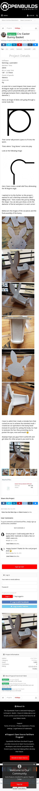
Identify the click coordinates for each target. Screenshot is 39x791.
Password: (5, 587)
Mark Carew (23, 512)
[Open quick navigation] (36, 28)
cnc (7, 49)
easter (12, 49)
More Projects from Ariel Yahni (16, 676)
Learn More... (22, 788)
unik (34, 49)
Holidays (4, 40)
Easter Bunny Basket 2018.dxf (23, 484)
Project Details (19, 56)
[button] (35, 444)
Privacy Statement (23, 726)
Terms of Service (9, 726)
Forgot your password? (9, 593)
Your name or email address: (11, 579)
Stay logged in (19, 596)
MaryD (8, 540)
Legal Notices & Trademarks (23, 728)
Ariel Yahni (22, 40)
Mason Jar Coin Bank (13, 689)
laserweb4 (27, 49)
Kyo (15, 512)
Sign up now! (19, 567)
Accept (15, 788)
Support (19, 723)
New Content (25, 20)
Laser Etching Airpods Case (14, 683)
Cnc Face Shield (11, 680)
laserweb (19, 49)
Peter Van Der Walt (8, 512)
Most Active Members (10, 20)
